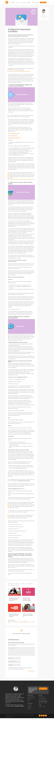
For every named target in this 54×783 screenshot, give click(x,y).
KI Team (24, 2)
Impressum (23, 583)
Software (28, 2)
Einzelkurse (30, 706)
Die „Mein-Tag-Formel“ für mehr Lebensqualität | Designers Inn (14, 599)
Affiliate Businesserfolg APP (43, 703)
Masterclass (30, 704)
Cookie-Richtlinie (11, 583)
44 (22, 621)
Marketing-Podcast (31, 698)
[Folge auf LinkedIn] (42, 715)
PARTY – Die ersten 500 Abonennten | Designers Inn (28, 615)
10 (14, 621)
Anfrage (43, 688)
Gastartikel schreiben (14, 585)
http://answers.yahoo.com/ (14, 133)
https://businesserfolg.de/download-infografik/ (20, 71)
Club (20, 2)
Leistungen (13, 2)
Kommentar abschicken (31, 671)
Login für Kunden (42, 706)
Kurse (17, 2)
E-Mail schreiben (42, 696)
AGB (8, 585)
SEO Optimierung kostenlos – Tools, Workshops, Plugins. (27, 599)
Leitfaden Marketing (31, 696)
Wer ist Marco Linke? (42, 699)
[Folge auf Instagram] (46, 715)
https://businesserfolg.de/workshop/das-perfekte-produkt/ (23, 179)
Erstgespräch (43, 2)
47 (28, 621)
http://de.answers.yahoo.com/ (14, 137)
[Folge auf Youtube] (44, 715)
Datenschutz (17, 583)
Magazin (29, 699)
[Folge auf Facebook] (39, 715)
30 (17, 621)
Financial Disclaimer (29, 583)
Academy (29, 708)
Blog (33, 2)
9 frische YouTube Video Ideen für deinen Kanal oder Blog (14, 615)
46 (26, 621)
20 (15, 621)
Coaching (29, 707)
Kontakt (36, 2)
